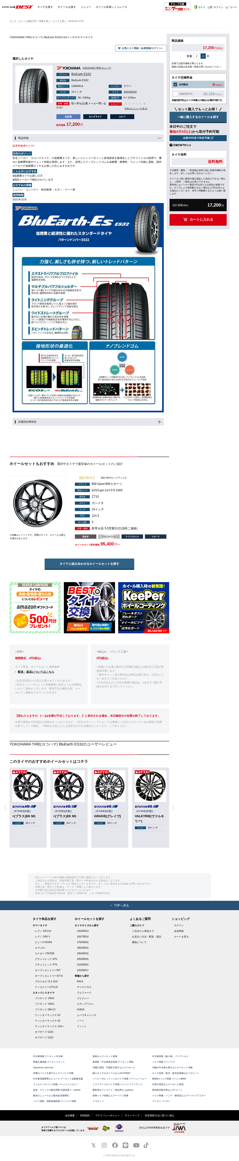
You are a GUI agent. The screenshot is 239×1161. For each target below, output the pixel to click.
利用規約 (85, 1115)
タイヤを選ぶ (59, 21)
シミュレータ (111, 6)
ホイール (67, 6)
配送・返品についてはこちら (36, 671)
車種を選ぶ (44, 21)
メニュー (86, 6)
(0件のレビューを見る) (136, 108)
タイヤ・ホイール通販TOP (23, 21)
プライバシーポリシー (107, 1115)
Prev (7, 808)
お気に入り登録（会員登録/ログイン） (143, 48)
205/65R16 (124, 91)
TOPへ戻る (121, 905)
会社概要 (70, 1115)
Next (175, 808)
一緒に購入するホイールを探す (198, 117)
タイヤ (45, 6)
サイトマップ (132, 1115)
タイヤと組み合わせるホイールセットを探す (89, 563)
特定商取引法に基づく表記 (159, 1115)
